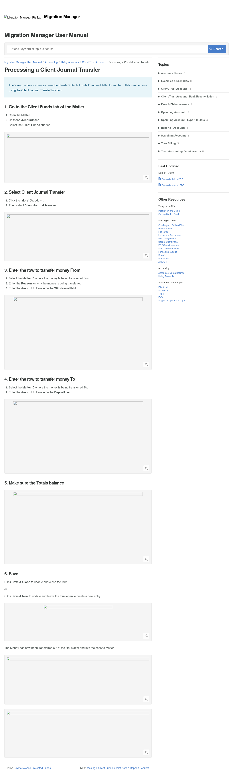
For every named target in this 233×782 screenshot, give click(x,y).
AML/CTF (163, 261)
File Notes (163, 231)
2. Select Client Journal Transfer (34, 192)
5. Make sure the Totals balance (34, 482)
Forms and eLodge (167, 251)
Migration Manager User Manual (23, 62)
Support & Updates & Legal (171, 300)
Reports (162, 254)
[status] (78, 87)
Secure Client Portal (168, 241)
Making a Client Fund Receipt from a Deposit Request (118, 768)
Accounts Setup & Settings (171, 272)
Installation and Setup (169, 210)
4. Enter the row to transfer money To (39, 379)
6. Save (11, 573)
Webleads (163, 258)
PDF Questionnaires (168, 245)
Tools (161, 293)
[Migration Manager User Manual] (22, 17)
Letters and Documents (169, 235)
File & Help (163, 287)
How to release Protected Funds (32, 768)
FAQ (160, 297)
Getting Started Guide (169, 213)
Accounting (51, 62)
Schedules (163, 290)
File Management (167, 238)
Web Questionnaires (168, 248)
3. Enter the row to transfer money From (42, 270)
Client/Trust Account (93, 62)
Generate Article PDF (172, 179)
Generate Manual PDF (173, 185)
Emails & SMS (165, 228)
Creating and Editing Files (171, 225)
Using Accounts (70, 62)
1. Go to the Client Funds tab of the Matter (44, 106)
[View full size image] (78, 157)
